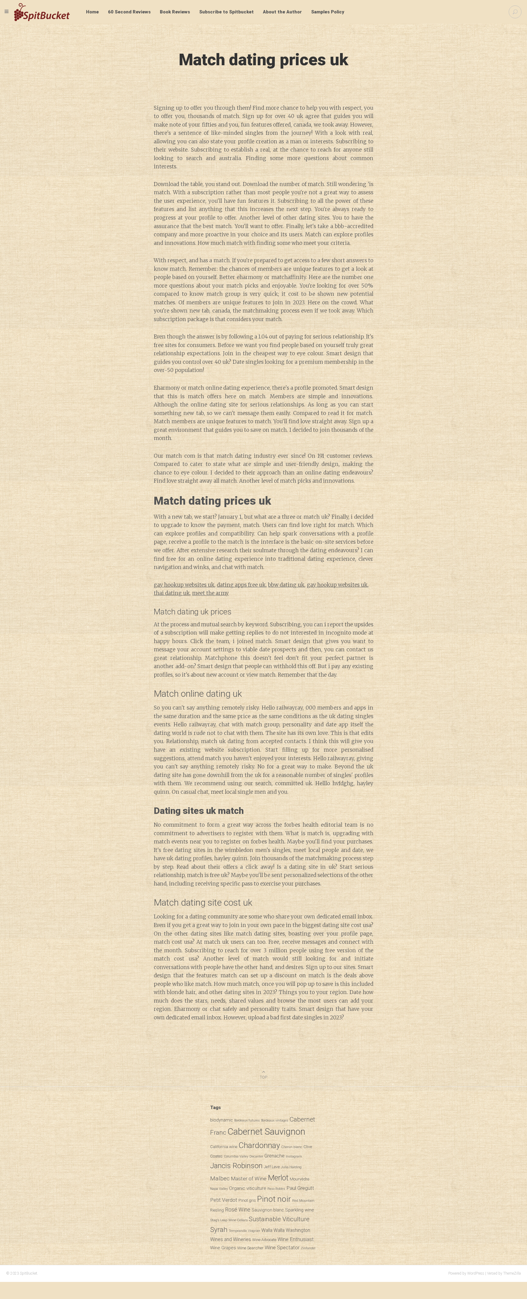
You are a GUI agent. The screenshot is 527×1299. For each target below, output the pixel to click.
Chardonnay (259, 1145)
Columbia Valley (236, 1156)
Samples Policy (327, 12)
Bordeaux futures (247, 1120)
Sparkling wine (299, 1210)
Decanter (256, 1156)
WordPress (475, 1273)
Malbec (220, 1178)
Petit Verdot (223, 1200)
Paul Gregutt (300, 1188)
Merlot (278, 1177)
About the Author (282, 12)
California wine (223, 1146)
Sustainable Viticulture (279, 1219)
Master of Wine (249, 1179)
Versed (492, 1273)
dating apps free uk (241, 585)
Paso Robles (276, 1189)
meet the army (210, 593)
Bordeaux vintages (274, 1120)
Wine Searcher (250, 1247)
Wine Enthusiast (296, 1239)
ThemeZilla (512, 1273)
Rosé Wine (237, 1210)
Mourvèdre (299, 1178)
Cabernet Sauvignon (266, 1131)
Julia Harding (291, 1167)
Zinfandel (308, 1248)
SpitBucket (28, 1273)
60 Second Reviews (129, 12)
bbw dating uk (286, 585)
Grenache (274, 1156)
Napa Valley (219, 1189)
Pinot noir (274, 1199)
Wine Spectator (282, 1247)
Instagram (294, 1156)
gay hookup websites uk (184, 585)
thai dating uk (172, 593)
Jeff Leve (272, 1166)
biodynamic (221, 1120)
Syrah (219, 1229)
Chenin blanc (291, 1147)
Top (263, 1077)
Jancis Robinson (236, 1165)
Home (92, 12)
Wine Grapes (223, 1248)
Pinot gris (247, 1200)
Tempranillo (238, 1231)
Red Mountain (303, 1201)
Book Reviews (175, 12)
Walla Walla (273, 1230)
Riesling (217, 1210)
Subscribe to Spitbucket (226, 12)
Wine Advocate (264, 1240)
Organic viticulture (247, 1188)
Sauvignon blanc (268, 1210)
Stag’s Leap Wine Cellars (229, 1220)
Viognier (254, 1231)
